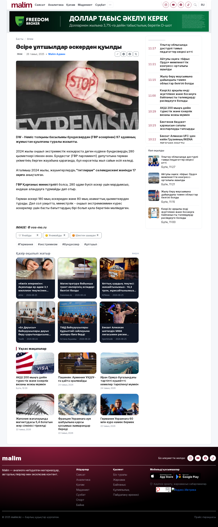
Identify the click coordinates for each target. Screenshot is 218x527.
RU (203, 4)
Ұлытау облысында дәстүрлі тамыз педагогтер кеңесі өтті (176, 48)
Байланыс (119, 484)
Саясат (40, 4)
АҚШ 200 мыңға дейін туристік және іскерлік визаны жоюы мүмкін (176, 111)
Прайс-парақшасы (205, 517)
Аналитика (56, 4)
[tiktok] (188, 5)
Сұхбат (81, 494)
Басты (19, 38)
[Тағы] (110, 5)
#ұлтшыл (90, 244)
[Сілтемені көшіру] (117, 54)
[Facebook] (181, 5)
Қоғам (70, 4)
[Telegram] (123, 54)
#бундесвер (70, 244)
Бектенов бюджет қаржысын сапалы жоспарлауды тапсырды (177, 125)
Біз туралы (120, 474)
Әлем (30, 38)
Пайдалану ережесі (126, 494)
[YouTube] (173, 5)
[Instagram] (166, 5)
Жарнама (119, 479)
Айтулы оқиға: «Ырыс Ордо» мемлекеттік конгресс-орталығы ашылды (175, 64)
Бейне (80, 505)
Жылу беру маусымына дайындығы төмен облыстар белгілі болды (177, 80)
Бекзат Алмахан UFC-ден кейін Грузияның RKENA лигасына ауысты (177, 139)
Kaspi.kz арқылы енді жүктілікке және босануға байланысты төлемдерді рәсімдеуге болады (178, 95)
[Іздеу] (195, 5)
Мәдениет (85, 4)
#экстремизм (47, 244)
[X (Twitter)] (136, 54)
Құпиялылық (121, 489)
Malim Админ (56, 54)
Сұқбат (100, 4)
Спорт (80, 499)
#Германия (25, 244)
